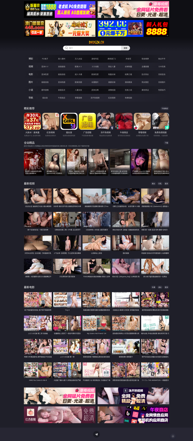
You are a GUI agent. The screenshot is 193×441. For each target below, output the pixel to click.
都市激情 (45, 90)
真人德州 (61, 59)
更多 (166, 183)
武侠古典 (95, 90)
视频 (31, 66)
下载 (166, 143)
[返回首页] (173, 436)
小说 (31, 89)
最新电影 (29, 287)
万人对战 (78, 59)
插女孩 (45, 98)
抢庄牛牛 (161, 59)
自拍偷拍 (61, 66)
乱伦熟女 (145, 74)
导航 (31, 97)
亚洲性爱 (45, 74)
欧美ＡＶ (78, 66)
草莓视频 (78, 98)
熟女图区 (145, 82)
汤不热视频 (95, 98)
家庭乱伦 (61, 90)
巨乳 (160, 183)
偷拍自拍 (61, 74)
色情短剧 (128, 98)
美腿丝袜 (111, 82)
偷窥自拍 (45, 82)
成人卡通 (78, 74)
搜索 (125, 48)
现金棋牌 (145, 59)
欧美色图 (78, 82)
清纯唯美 (128, 82)
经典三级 (128, 74)
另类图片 (161, 82)
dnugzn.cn (96, 42)
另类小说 (128, 90)
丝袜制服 (128, 66)
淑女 (160, 287)
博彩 (31, 58)
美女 (153, 183)
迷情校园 (111, 90)
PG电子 (45, 59)
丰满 (153, 287)
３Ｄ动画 (95, 66)
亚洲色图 (61, 82)
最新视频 (29, 183)
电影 (31, 74)
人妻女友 (78, 90)
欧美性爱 (95, 74)
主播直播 (145, 66)
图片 (31, 82)
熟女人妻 (111, 66)
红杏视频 (111, 98)
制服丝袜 (111, 74)
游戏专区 (95, 59)
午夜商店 (61, 98)
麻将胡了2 (112, 59)
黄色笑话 (145, 90)
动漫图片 (95, 82)
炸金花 (128, 59)
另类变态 (161, 74)
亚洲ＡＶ (45, 66)
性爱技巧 (161, 90)
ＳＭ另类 (161, 66)
